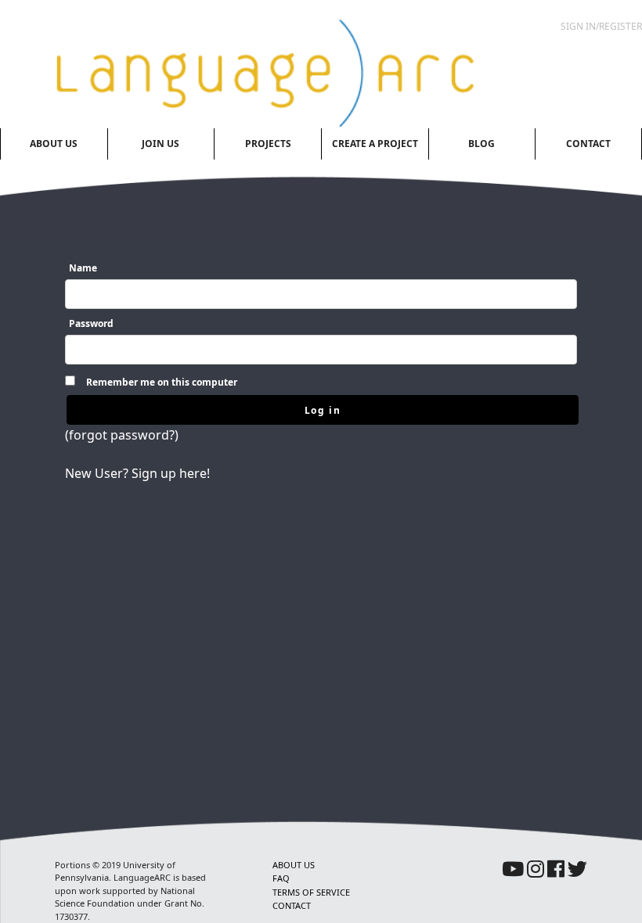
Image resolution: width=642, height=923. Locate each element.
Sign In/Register (601, 26)
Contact (588, 143)
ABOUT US (293, 865)
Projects (268, 143)
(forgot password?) (122, 435)
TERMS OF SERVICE (311, 892)
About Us (54, 143)
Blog (481, 143)
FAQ (281, 878)
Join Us (160, 143)
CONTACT (291, 905)
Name (83, 268)
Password (91, 323)
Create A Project (375, 143)
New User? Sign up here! (137, 473)
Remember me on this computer (161, 382)
